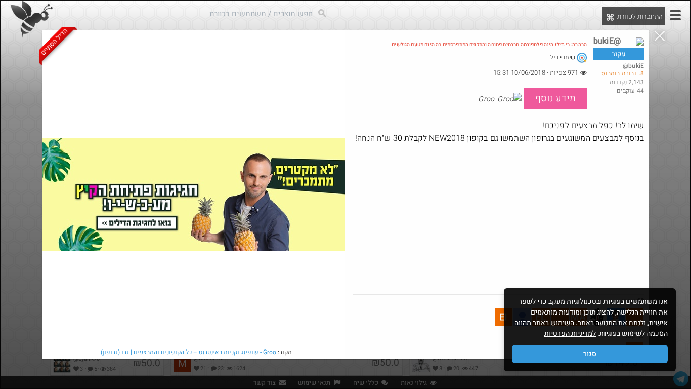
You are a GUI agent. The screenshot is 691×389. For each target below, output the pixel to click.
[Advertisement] (498, 218)
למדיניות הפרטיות (570, 333)
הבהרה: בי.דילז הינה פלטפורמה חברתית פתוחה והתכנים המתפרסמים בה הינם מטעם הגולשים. (488, 44)
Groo (188, 352)
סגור (589, 353)
